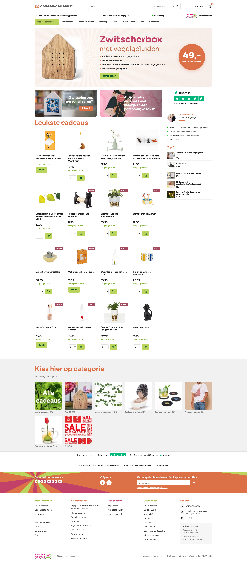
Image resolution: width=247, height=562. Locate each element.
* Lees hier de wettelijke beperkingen (152, 488)
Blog (37, 535)
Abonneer (197, 483)
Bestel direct (109, 76)
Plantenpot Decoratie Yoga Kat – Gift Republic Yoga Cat (147, 157)
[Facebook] (102, 482)
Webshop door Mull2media (200, 556)
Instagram (190, 518)
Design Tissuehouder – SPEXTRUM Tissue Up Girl (48, 157)
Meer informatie (43, 500)
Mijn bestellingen (115, 510)
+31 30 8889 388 (193, 506)
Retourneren (77, 534)
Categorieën (150, 500)
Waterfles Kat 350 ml (46, 327)
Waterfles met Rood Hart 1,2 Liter (80, 328)
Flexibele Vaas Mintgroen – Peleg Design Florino (114, 157)
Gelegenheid (150, 510)
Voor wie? (148, 514)
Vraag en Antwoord (80, 538)
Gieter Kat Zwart (141, 327)
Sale (37, 527)
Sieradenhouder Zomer (144, 214)
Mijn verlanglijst (114, 514)
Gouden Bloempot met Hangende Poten (112, 328)
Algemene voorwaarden (82, 525)
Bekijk (41, 170)
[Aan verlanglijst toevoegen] (60, 147)
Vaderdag (39, 514)
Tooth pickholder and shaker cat (78, 215)
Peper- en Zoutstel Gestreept (142, 273)
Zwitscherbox (41, 531)
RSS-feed (171, 556)
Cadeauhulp (149, 527)
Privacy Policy (77, 530)
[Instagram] (109, 482)
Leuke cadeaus (41, 505)
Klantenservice (205, 16)
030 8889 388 (49, 481)
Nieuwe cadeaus (42, 522)
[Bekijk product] (39, 133)
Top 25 (38, 518)
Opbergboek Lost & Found (81, 272)
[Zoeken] (177, 6)
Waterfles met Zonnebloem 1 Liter (114, 273)
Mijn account (114, 500)
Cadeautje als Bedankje (154, 531)
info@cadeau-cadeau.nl (197, 511)
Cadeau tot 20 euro (43, 510)
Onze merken (150, 539)
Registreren (112, 505)
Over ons (75, 521)
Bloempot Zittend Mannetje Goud (109, 215)
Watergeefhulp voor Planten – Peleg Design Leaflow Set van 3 (49, 216)
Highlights (148, 518)
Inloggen (199, 6)
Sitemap (182, 556)
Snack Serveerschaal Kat (48, 272)
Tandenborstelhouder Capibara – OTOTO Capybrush (79, 158)
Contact (181, 121)
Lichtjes (147, 522)
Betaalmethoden (78, 517)
